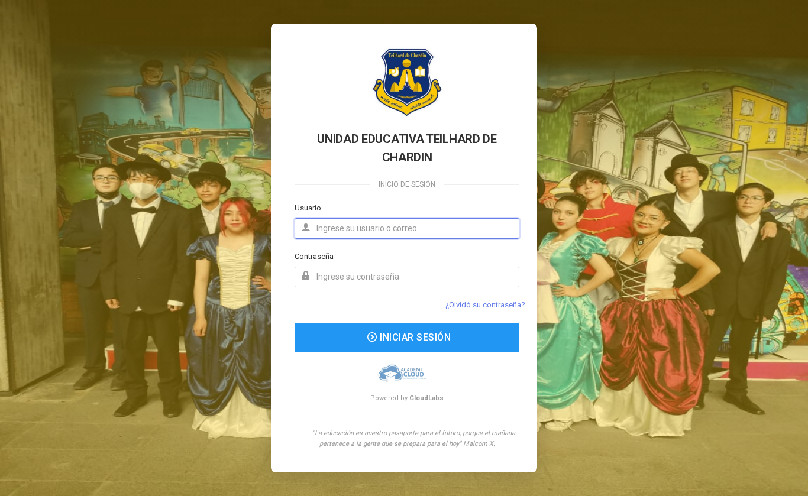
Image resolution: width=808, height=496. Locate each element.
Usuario (308, 207)
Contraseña (314, 256)
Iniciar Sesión (414, 337)
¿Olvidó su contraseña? (485, 304)
